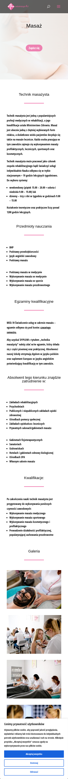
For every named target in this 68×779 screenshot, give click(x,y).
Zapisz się (34, 48)
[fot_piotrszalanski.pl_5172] (34, 608)
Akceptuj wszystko (34, 754)
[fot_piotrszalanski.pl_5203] (34, 697)
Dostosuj (34, 762)
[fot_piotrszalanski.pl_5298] (34, 653)
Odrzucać (34, 771)
